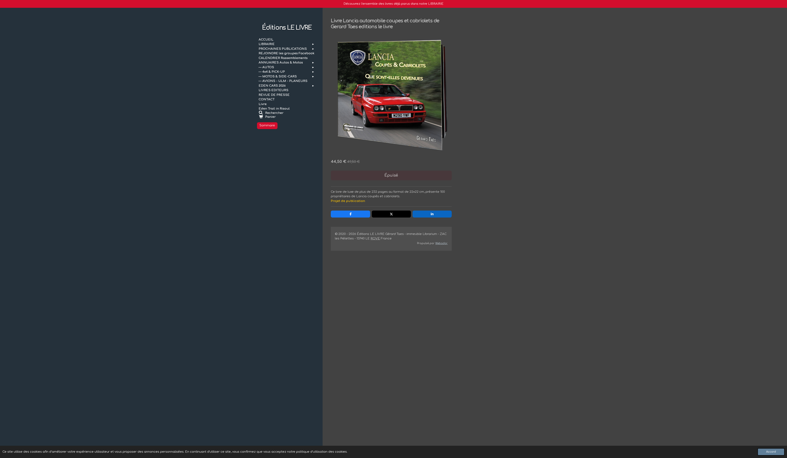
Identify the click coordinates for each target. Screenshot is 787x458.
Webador (441, 243)
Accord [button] (771, 451)
